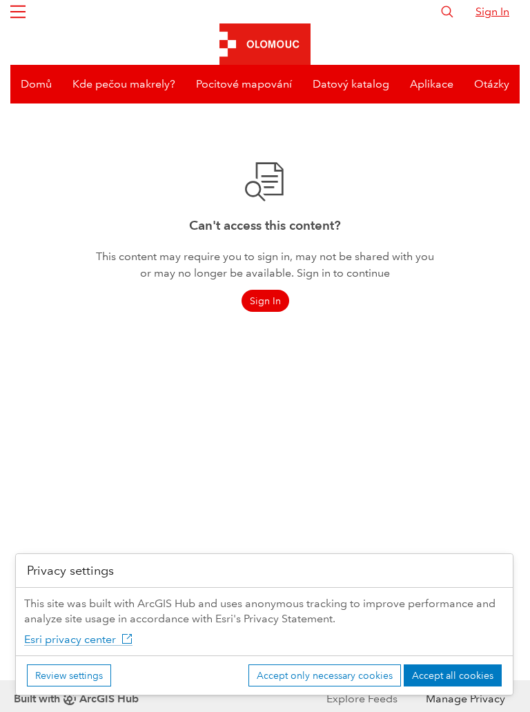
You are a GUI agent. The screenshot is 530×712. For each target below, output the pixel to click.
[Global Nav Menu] (18, 11)
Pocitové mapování (244, 83)
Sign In (492, 11)
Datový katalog (351, 83)
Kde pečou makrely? (123, 83)
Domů (36, 83)
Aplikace (431, 83)
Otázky (491, 83)
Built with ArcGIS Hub (76, 698)
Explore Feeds (362, 698)
